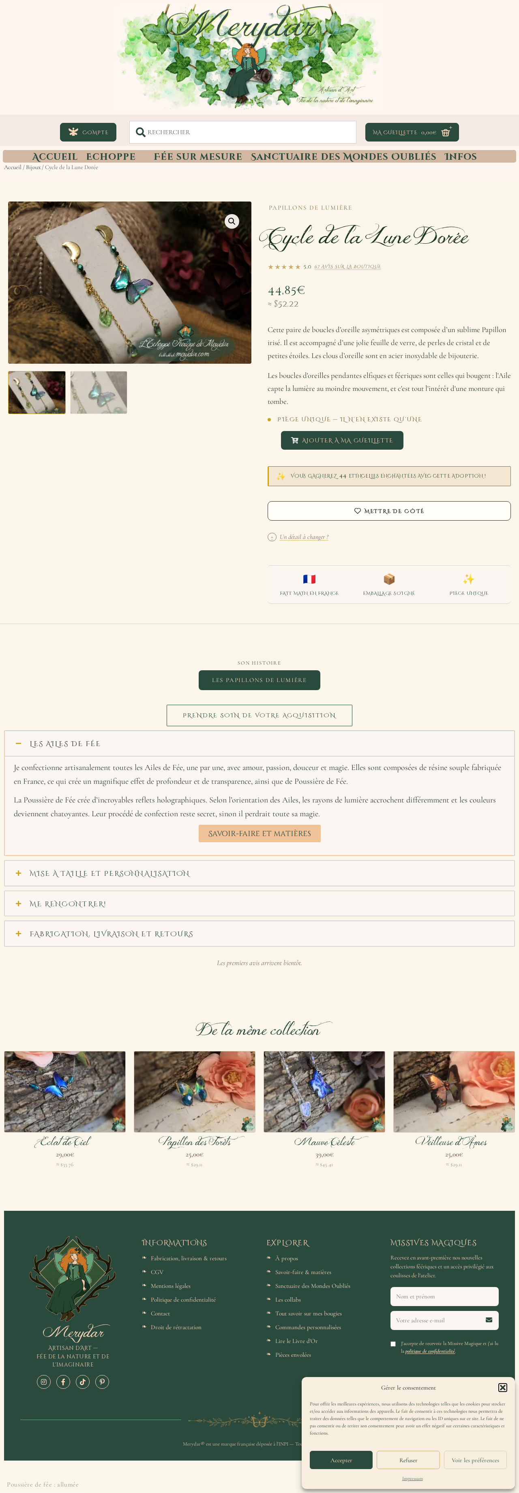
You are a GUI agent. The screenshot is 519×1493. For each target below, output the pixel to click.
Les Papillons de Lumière (259, 680)
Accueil (55, 156)
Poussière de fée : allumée (43, 1484)
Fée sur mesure (198, 156)
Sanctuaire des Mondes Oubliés (344, 156)
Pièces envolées (293, 1354)
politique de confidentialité (430, 1351)
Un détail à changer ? (299, 537)
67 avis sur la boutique (348, 266)
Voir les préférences (475, 1460)
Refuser (408, 1460)
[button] (503, 1388)
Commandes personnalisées (308, 1327)
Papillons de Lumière (311, 207)
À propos (286, 1258)
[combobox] (242, 132)
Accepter (341, 1460)
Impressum (412, 1478)
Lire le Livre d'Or (296, 1341)
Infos (461, 156)
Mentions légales (171, 1285)
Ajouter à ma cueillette (347, 440)
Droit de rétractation (176, 1327)
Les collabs (288, 1299)
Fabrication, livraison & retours (189, 1258)
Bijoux (33, 167)
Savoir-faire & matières (303, 1272)
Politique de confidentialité (183, 1299)
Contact (160, 1313)
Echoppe (111, 156)
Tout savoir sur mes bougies (308, 1313)
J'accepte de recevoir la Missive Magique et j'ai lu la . (449, 1347)
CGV (157, 1272)
